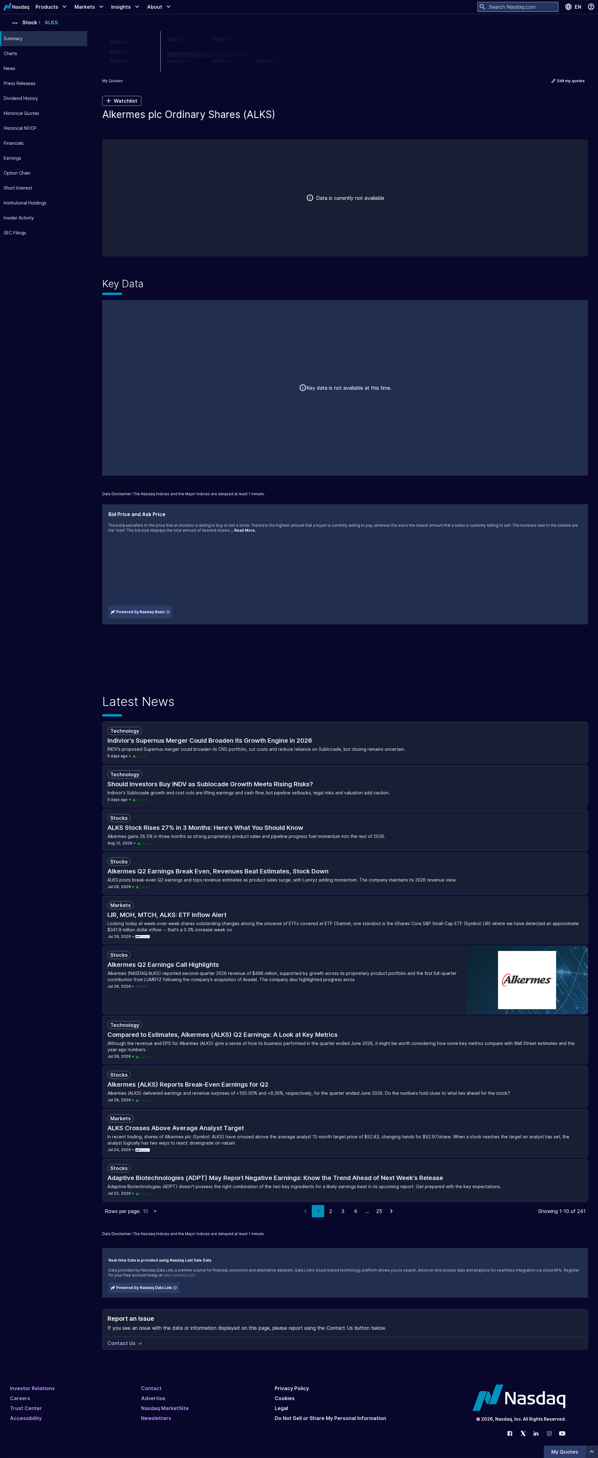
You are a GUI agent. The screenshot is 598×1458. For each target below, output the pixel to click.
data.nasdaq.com (179, 1275)
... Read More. (243, 530)
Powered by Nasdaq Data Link (144, 1287)
